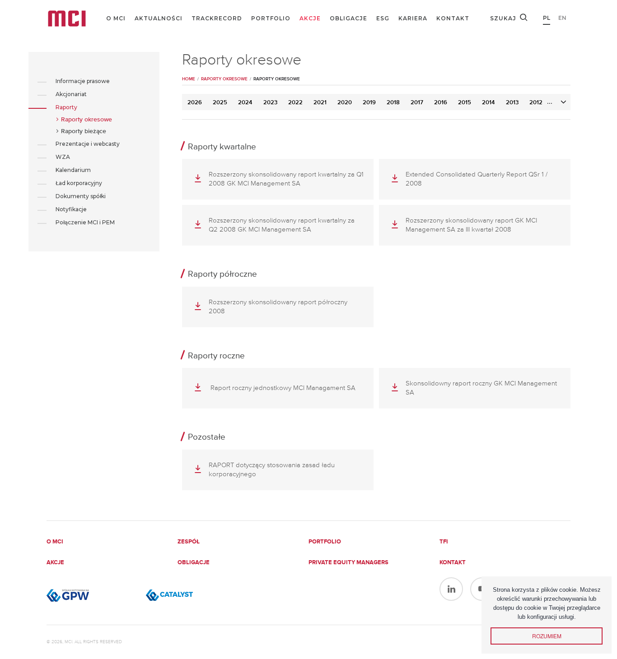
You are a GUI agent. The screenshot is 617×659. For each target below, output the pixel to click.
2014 (488, 103)
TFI (443, 542)
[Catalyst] (191, 595)
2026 (194, 103)
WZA (63, 156)
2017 (417, 103)
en (562, 17)
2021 (320, 103)
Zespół (189, 542)
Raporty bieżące (83, 131)
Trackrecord (217, 18)
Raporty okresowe (86, 119)
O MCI (116, 18)
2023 (270, 103)
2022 (295, 103)
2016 (440, 103)
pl (546, 17)
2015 (464, 103)
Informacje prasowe (83, 81)
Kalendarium (73, 170)
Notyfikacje (71, 209)
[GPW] (92, 595)
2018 (393, 103)
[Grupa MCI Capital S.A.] (67, 18)
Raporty (66, 107)
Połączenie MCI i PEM (85, 222)
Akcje (310, 18)
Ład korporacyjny (79, 183)
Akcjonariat (71, 94)
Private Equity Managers (348, 563)
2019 (369, 103)
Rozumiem (546, 636)
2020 (344, 103)
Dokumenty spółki (81, 196)
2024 (245, 103)
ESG (382, 18)
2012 (535, 103)
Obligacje (348, 18)
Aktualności (158, 18)
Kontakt (452, 18)
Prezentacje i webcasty (88, 143)
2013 (512, 103)
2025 (220, 103)
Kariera (412, 18)
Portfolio (270, 18)
